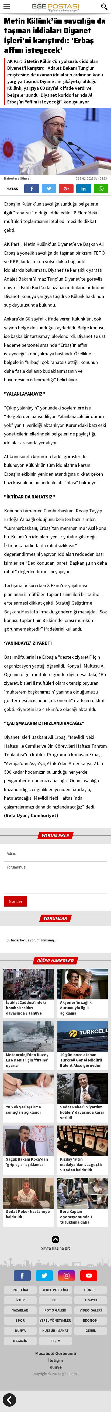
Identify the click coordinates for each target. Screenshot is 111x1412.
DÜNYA (20, 1330)
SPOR (20, 1320)
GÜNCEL (90, 1290)
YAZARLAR (20, 1310)
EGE (55, 1300)
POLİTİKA (20, 1290)
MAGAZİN (20, 1341)
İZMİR (20, 1300)
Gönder (15, 901)
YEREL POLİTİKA (55, 1290)
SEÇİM (55, 1341)
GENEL (90, 1330)
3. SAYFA (90, 1300)
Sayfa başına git (55, 1248)
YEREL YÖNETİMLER (55, 1320)
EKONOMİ (91, 1320)
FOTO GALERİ (55, 1310)
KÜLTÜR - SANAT (55, 1330)
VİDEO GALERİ (91, 1310)
